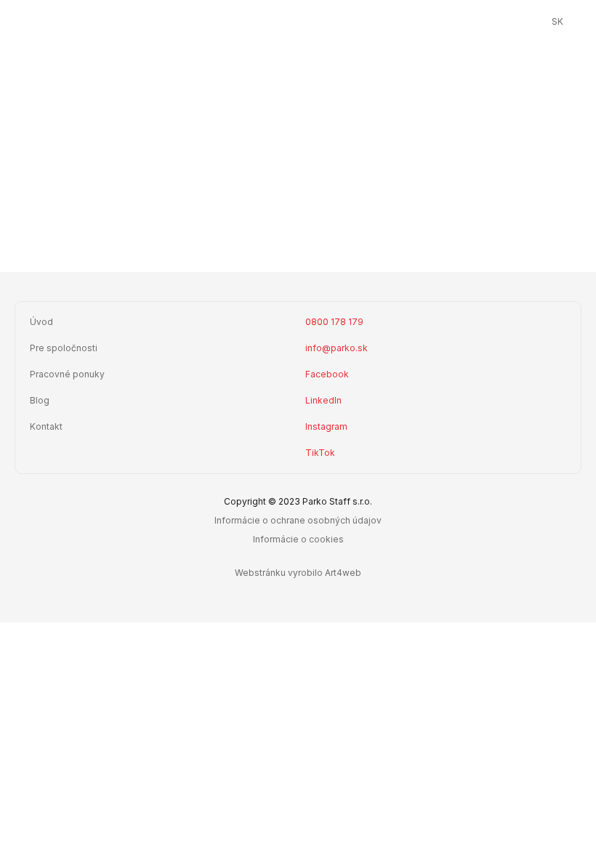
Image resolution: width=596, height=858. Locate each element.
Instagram (326, 426)
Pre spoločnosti (63, 347)
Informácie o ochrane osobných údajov (298, 520)
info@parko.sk (336, 347)
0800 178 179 (334, 321)
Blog (39, 400)
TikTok (320, 452)
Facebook (327, 374)
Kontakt (46, 426)
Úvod (41, 321)
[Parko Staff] (298, 21)
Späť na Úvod (306, 223)
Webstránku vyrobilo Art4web (298, 572)
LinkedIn (323, 400)
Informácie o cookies (298, 539)
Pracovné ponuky (67, 374)
